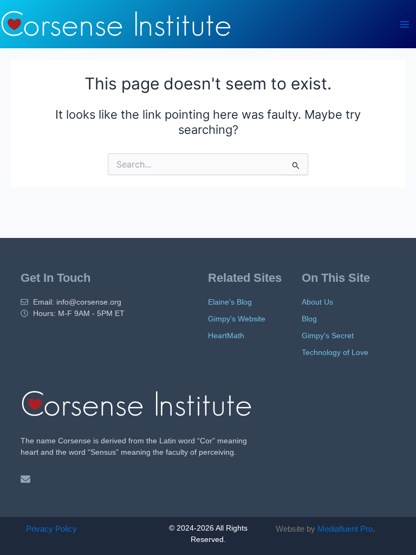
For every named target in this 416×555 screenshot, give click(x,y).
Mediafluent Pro (345, 529)
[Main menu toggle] (404, 24)
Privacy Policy (51, 529)
